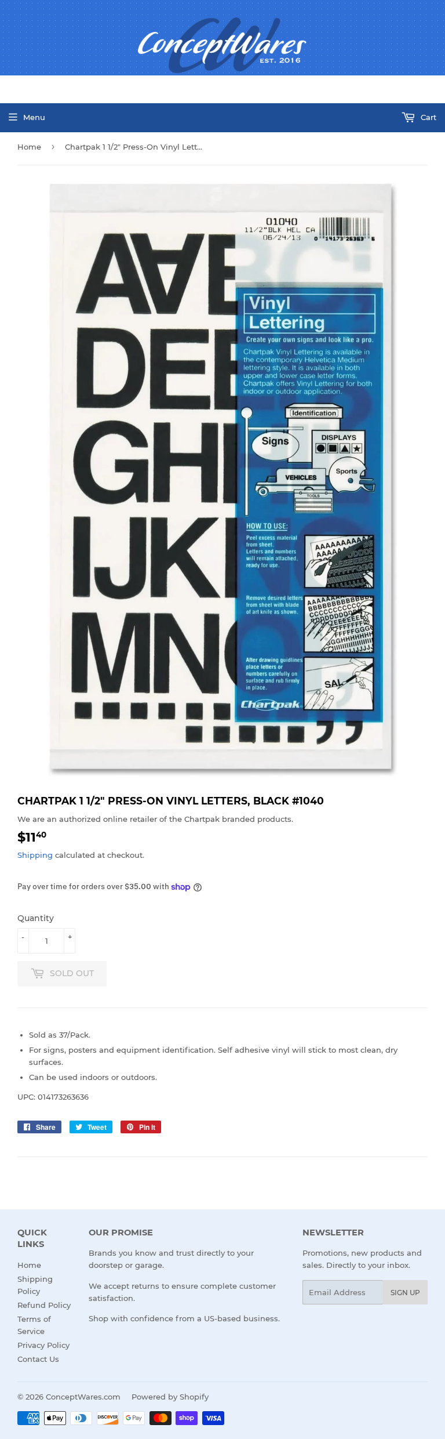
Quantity (35, 918)
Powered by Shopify (170, 1396)
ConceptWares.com (83, 1396)
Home (29, 146)
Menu (34, 117)
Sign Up (405, 1292)
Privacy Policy (43, 1345)
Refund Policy (44, 1305)
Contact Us (38, 1359)
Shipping (35, 855)
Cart (427, 117)
